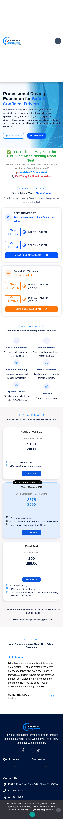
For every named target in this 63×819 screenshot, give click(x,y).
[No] (58, 810)
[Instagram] (31, 750)
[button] (58, 41)
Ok (32, 814)
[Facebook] (23, 750)
